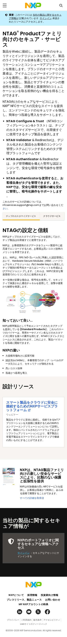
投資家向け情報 (49, 595)
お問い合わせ (52, 599)
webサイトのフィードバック (33, 623)
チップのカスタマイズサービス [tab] (21, 216)
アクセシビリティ (51, 619)
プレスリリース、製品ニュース (24, 599)
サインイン (46, 18)
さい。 (6, 208)
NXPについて (16, 595)
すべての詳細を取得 (31, 498)
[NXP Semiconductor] (33, 5)
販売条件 (37, 619)
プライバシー (13, 619)
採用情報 (32, 595)
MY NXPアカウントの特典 (33, 604)
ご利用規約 (26, 619)
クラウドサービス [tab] (51, 216)
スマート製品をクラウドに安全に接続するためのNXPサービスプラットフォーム (32, 406)
